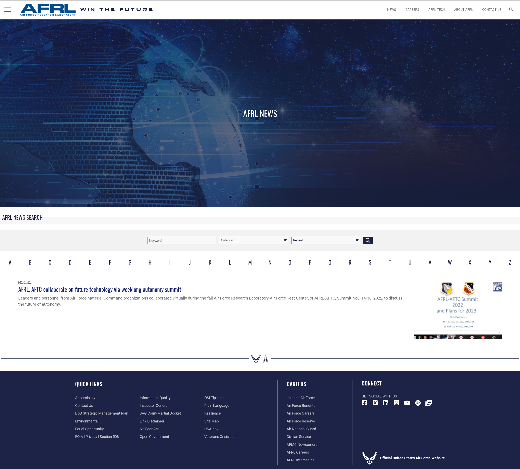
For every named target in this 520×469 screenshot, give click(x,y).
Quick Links (88, 384)
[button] (6, 9)
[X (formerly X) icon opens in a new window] (375, 403)
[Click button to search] (368, 240)
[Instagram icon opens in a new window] (396, 403)
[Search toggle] (511, 9)
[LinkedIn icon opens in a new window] (386, 403)
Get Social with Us (379, 396)
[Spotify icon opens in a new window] (418, 403)
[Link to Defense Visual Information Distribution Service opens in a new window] (429, 403)
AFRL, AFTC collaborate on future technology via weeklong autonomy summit (99, 289)
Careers (296, 384)
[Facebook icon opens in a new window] (365, 403)
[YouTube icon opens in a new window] (407, 403)
